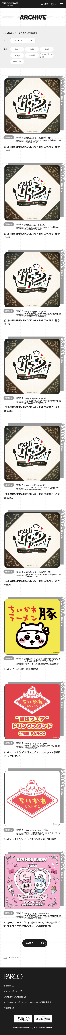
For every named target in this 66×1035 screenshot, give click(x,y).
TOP (5, 957)
